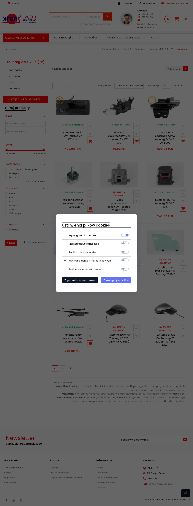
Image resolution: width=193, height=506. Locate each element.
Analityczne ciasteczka (82, 252)
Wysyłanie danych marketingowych (90, 260)
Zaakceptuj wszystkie (116, 280)
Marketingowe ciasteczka (84, 243)
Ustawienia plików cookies (86, 225)
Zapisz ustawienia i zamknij (79, 280)
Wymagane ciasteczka (82, 235)
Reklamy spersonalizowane (85, 269)
